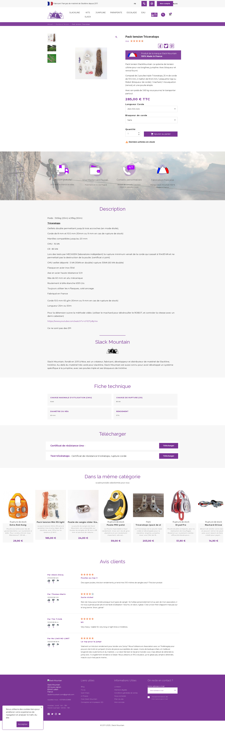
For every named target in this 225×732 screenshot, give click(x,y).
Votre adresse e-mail (156, 686)
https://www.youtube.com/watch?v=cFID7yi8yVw (72, 321)
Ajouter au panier (161, 134)
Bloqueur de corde (136, 115)
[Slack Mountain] (55, 15)
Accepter (23, 724)
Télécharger (168, 446)
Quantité (130, 129)
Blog (175, 4)
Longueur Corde (134, 104)
